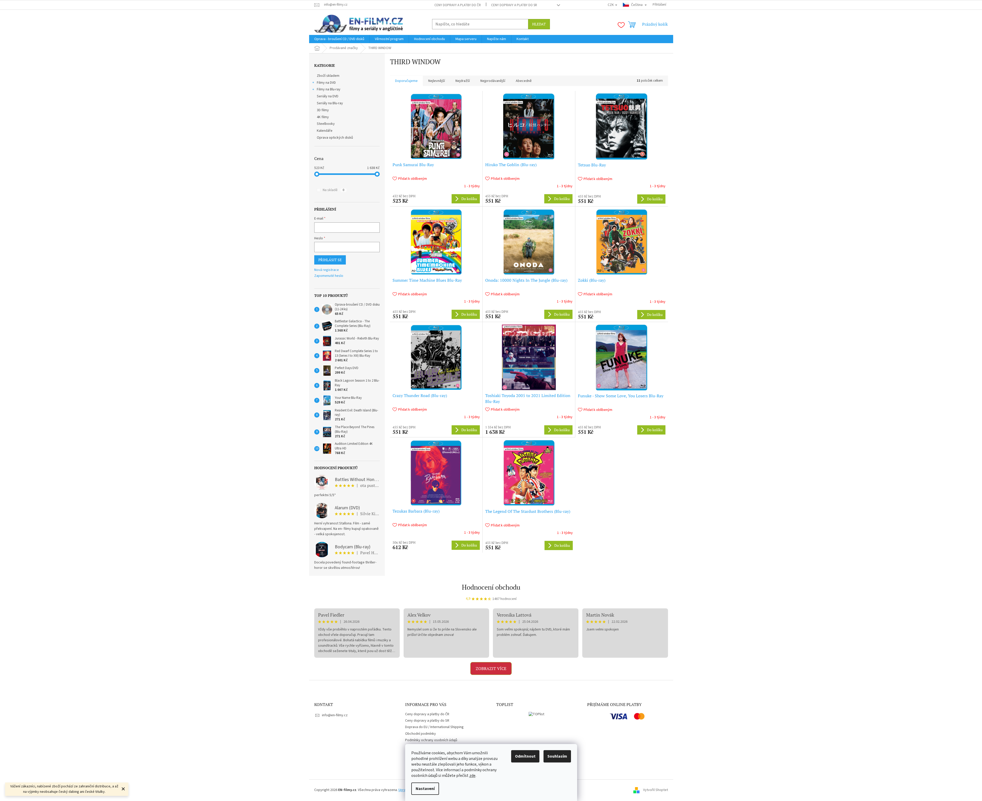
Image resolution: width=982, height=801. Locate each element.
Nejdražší (462, 80)
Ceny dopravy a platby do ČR (457, 5)
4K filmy (323, 117)
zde (472, 775)
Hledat (539, 24)
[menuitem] (339, 39)
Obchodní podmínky (420, 733)
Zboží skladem (328, 75)
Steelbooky (326, 123)
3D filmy (323, 110)
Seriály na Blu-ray (330, 103)
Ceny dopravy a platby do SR (514, 5)
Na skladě (333, 190)
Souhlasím (557, 756)
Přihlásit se (330, 259)
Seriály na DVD (327, 96)
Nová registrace (326, 270)
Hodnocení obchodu (491, 587)
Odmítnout (525, 756)
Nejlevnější (436, 80)
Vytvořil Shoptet (655, 790)
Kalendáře (324, 130)
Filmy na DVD (326, 82)
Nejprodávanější (492, 80)
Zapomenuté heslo (328, 276)
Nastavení (425, 788)
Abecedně (524, 80)
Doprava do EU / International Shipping (434, 727)
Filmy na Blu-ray (328, 89)
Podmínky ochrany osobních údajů (431, 740)
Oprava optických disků (335, 137)
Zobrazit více (491, 668)
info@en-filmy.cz (335, 715)
